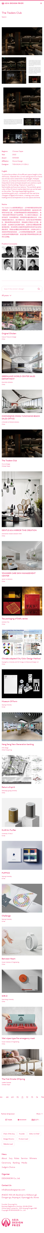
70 (17, 1097)
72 (27, 1097)
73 (32, 1097)
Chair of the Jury (9, 1134)
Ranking (16, 1162)
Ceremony (6, 1162)
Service (24, 1158)
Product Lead (23, 1139)
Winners (33, 1158)
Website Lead (8, 1144)
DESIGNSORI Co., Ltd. (11, 1178)
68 (7, 1097)
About (4, 1158)
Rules (16, 1158)
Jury (10, 1158)
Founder (22, 1134)
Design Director (8, 1139)
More (38, 1114)
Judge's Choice (8, 1167)
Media (24, 1162)
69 (12, 1097)
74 (37, 1097)
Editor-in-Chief (34, 1134)
